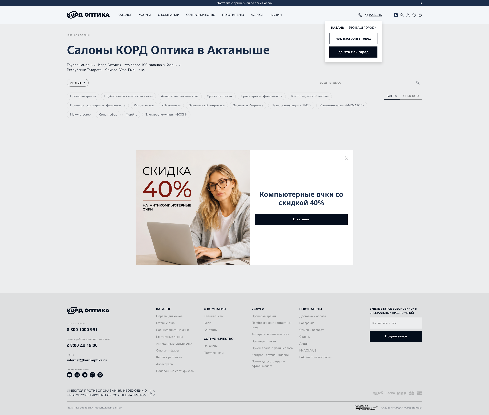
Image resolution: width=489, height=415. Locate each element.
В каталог (301, 219)
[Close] (346, 158)
